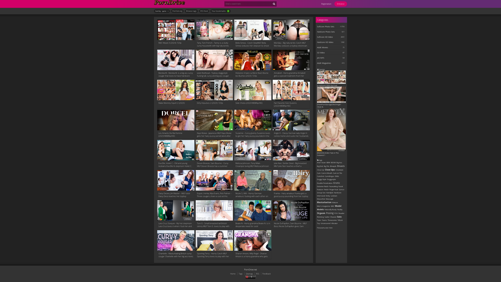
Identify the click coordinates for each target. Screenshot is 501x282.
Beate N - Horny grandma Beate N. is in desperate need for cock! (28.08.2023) (252, 225)
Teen (319, 220)
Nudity (339, 209)
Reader (341, 213)
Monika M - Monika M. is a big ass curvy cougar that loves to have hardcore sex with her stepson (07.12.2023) (176, 74)
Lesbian (334, 196)
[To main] (169, 4)
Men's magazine (323, 206)
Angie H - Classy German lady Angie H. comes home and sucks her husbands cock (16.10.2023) (291, 134)
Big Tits (326, 166)
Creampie (339, 170)
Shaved (333, 217)
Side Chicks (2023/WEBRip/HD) (249, 103)
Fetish (326, 189)
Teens (324, 220)
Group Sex (321, 192)
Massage (329, 199)
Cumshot (320, 176)
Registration (326, 4)
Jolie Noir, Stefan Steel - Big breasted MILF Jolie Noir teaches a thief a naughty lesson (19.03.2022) (290, 164)
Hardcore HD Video (325, 42)
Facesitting (333, 186)
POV (336, 213)
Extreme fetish (323, 186)
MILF (332, 206)
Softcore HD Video (325, 37)
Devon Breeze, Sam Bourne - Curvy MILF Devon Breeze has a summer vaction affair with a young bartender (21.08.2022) (213, 164)
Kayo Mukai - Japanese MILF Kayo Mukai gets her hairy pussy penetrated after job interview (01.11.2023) (214, 134)
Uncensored (325, 223)
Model (338, 206)
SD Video (321, 52)
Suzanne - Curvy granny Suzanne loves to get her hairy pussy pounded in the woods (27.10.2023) (252, 134)
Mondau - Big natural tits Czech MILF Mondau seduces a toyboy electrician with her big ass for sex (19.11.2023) (290, 44)
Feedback (267, 273)
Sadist (326, 217)
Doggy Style (321, 179)
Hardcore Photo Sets (326, 32)
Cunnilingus (329, 176)
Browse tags (191, 11)
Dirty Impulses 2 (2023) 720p (210, 103)
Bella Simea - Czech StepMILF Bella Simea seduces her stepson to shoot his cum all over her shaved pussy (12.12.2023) (252, 44)
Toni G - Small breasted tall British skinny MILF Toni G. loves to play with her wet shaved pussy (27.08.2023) (213, 225)
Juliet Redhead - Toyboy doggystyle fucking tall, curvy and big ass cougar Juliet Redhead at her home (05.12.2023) (213, 74)
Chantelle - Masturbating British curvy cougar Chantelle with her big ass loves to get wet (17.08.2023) (176, 255)
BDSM (333, 162)
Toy (318, 223)
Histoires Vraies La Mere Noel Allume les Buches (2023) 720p (251, 74)
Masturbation (324, 202)
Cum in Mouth (326, 173)
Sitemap (249, 273)
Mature (335, 202)
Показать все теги (324, 228)
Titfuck (340, 220)
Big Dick (320, 166)
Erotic (336, 182)
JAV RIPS (320, 58)
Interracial (321, 196)
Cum (319, 173)
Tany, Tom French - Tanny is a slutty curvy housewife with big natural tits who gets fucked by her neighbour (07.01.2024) (213, 44)
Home (232, 273)
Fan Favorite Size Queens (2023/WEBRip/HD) (285, 104)
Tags (241, 273)
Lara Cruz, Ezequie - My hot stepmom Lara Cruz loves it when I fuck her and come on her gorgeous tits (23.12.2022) (175, 225)
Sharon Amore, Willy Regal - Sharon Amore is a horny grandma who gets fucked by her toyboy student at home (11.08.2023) (252, 255)
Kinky (328, 196)
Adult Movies (322, 47)
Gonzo (341, 189)
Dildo (337, 176)
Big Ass (339, 162)
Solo (339, 216)
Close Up (320, 170)
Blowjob (333, 166)
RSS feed (204, 11)
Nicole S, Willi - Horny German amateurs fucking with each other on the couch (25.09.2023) (251, 195)
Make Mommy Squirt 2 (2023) (172, 103)
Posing (330, 213)
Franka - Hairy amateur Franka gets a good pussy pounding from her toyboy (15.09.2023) (291, 195)
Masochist (321, 199)
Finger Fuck (333, 189)
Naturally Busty (331, 209)
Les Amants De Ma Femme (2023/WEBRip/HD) (170, 134)
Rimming (320, 217)
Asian (323, 162)
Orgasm (321, 213)
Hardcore (337, 192)
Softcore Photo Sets (325, 26)
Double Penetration (325, 183)
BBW (328, 162)
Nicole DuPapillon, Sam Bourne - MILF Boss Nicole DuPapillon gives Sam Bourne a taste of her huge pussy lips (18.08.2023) (291, 225)
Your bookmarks (220, 11)
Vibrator (334, 223)
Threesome (332, 220)
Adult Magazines (324, 63)
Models (320, 209)
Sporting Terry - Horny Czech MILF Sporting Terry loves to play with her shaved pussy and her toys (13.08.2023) (213, 255)
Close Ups (330, 169)
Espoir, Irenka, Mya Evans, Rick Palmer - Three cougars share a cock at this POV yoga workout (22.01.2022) (214, 195)
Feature (320, 189)
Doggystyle (331, 179)
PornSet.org (177, 11)
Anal (319, 162)
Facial (340, 186)
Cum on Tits (337, 173)
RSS (257, 273)
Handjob (329, 192)
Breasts (341, 165)
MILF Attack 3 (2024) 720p (170, 42)
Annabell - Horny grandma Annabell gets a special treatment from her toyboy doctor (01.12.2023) (289, 74)
